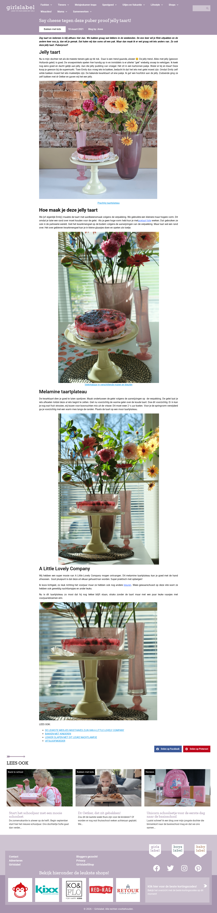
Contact (13, 856)
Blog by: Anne (95, 29)
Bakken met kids (52, 29)
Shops (172, 4)
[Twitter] (170, 868)
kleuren (127, 585)
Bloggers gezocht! (87, 856)
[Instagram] (184, 868)
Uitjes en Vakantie (132, 4)
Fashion (45, 4)
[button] (168, 749)
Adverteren (15, 860)
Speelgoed (108, 4)
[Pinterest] (198, 868)
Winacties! (46, 11)
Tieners (62, 4)
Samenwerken (81, 11)
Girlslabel (15, 864)
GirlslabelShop (85, 864)
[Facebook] (156, 868)
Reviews (150, 772)
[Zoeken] (207, 8)
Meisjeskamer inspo (85, 4)
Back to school (15, 772)
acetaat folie (144, 220)
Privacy (80, 860)
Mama (60, 11)
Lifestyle (155, 4)
